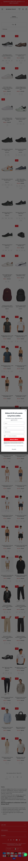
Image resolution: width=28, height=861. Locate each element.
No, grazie (14, 449)
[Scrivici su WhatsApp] (25, 854)
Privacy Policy (22, 443)
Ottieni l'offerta (14, 439)
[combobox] (6, 436)
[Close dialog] (25, 411)
